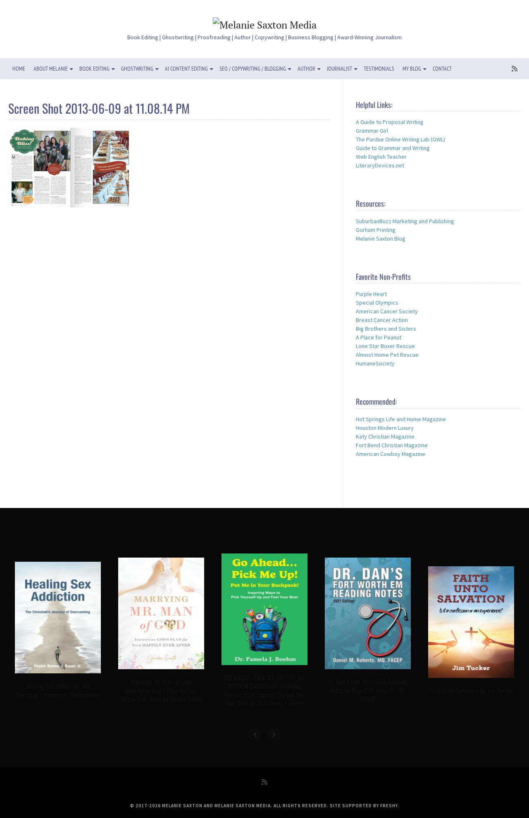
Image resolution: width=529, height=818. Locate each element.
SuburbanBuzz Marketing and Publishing (405, 221)
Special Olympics (377, 302)
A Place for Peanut (378, 337)
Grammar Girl (372, 130)
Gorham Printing (376, 230)
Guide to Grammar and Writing (393, 148)
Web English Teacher (381, 156)
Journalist (339, 68)
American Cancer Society (387, 311)
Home (18, 68)
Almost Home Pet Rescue (387, 354)
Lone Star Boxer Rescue (385, 346)
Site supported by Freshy (364, 805)
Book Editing (94, 68)
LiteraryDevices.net (380, 165)
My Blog (412, 68)
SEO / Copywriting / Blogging (252, 68)
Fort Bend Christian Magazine (392, 445)
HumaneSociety (375, 363)
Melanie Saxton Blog (380, 238)
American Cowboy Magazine (390, 454)
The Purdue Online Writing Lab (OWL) (400, 139)
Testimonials (379, 68)
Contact (442, 68)
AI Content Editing (186, 68)
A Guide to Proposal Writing (390, 122)
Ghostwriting (137, 68)
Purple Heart (371, 294)
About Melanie (50, 68)
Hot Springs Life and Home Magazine (401, 419)
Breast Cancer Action (382, 320)
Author (306, 68)
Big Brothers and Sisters (386, 328)
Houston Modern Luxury (385, 428)
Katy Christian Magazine (385, 436)
